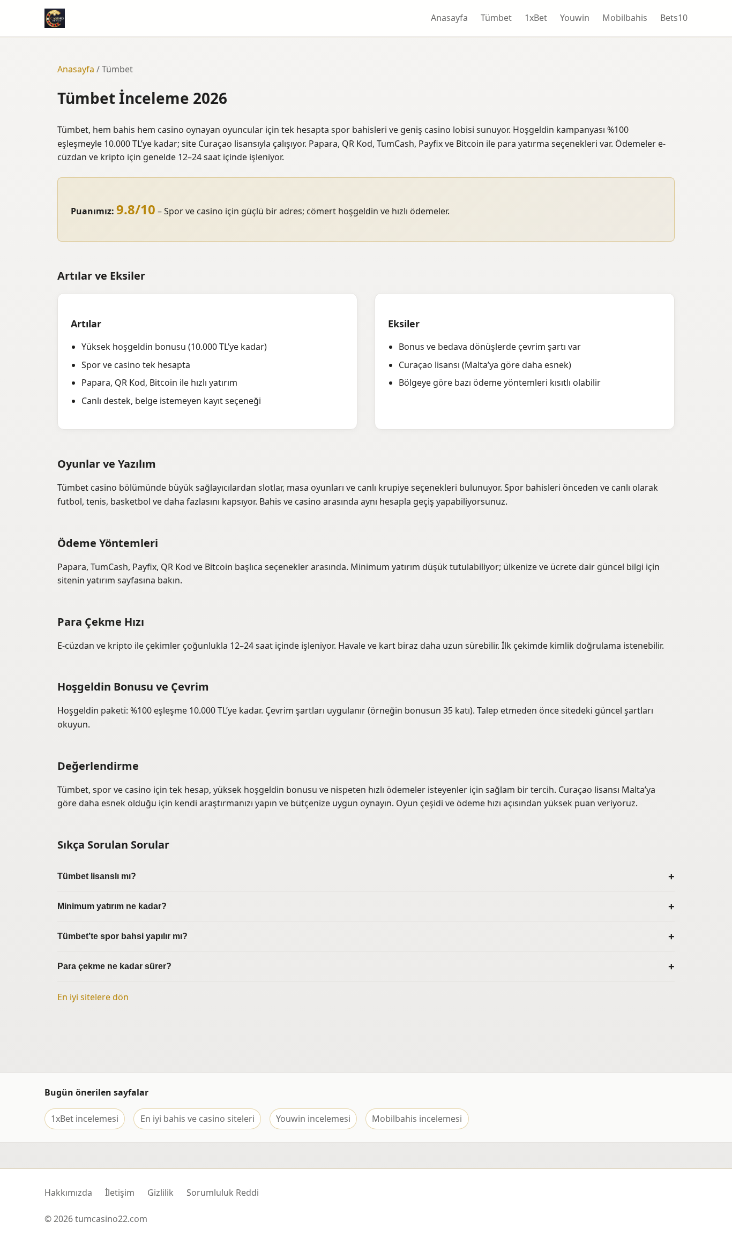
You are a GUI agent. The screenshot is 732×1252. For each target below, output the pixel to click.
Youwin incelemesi (313, 1118)
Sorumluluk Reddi (222, 1192)
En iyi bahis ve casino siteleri (197, 1118)
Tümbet (496, 18)
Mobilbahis (624, 18)
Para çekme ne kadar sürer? (114, 966)
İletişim (120, 1192)
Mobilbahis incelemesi (417, 1118)
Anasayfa (449, 18)
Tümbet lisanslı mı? (96, 876)
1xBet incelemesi (84, 1118)
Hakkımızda (68, 1192)
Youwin (574, 18)
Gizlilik (160, 1192)
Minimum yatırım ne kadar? (112, 906)
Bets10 (674, 18)
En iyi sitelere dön (93, 997)
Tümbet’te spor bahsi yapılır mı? (122, 936)
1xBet (536, 18)
